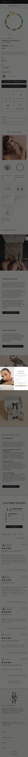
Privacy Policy (22, 382)
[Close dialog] (27, 367)
